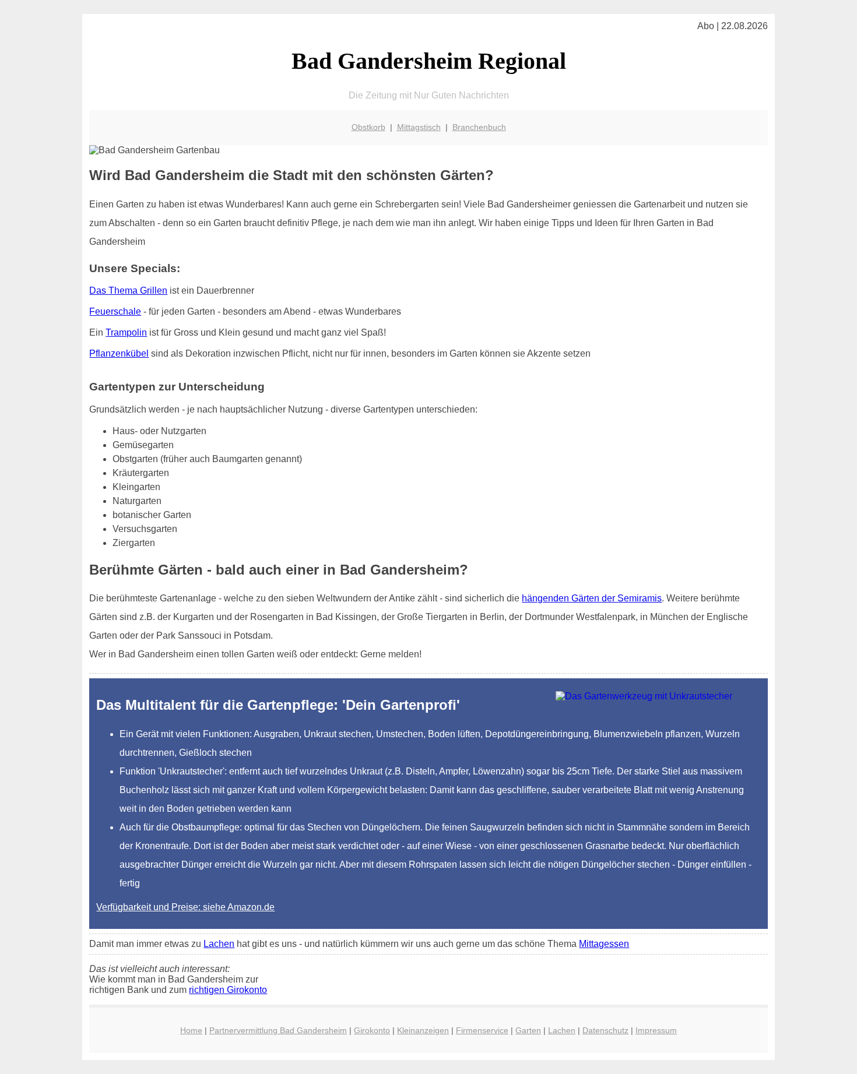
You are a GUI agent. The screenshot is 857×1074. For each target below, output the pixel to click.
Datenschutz (605, 1030)
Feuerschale (115, 311)
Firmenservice (482, 1030)
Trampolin (126, 332)
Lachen (218, 944)
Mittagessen (604, 944)
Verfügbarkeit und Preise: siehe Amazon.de (185, 907)
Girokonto (372, 1030)
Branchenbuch (479, 127)
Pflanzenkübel (119, 353)
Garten (528, 1030)
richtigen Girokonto (228, 990)
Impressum (656, 1030)
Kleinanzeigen (423, 1030)
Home (191, 1030)
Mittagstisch (419, 127)
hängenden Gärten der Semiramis (592, 598)
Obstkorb (368, 127)
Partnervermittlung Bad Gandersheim (278, 1030)
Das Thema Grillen (128, 290)
